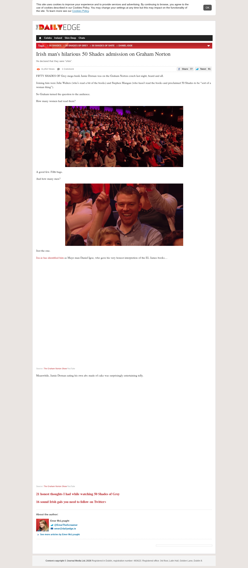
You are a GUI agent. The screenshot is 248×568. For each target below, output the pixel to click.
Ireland (58, 38)
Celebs (48, 38)
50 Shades (55, 45)
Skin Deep (70, 38)
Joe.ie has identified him (50, 257)
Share (187, 69)
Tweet (205, 69)
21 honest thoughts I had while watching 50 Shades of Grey (78, 493)
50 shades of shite (103, 45)
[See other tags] (209, 45)
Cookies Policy (80, 10)
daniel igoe (126, 45)
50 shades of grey (76, 45)
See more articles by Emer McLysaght (60, 534)
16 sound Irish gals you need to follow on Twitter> (71, 501)
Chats (82, 38)
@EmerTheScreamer (66, 525)
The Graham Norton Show (55, 368)
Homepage (40, 38)
